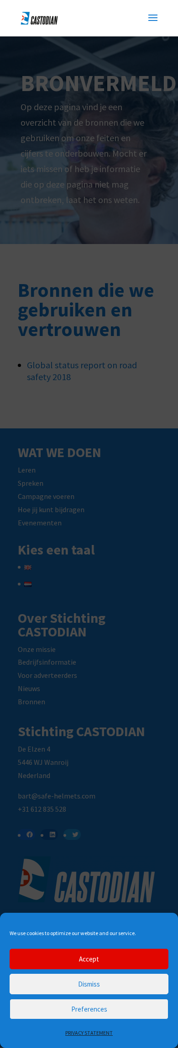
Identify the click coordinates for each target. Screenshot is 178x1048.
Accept (89, 959)
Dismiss (89, 984)
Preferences (89, 1009)
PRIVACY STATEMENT (89, 1032)
